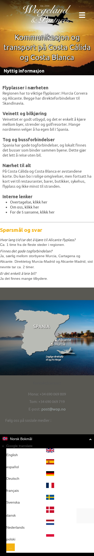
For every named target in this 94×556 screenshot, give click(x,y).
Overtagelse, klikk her (28, 201)
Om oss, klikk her (24, 206)
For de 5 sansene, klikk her (32, 212)
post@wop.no (53, 408)
